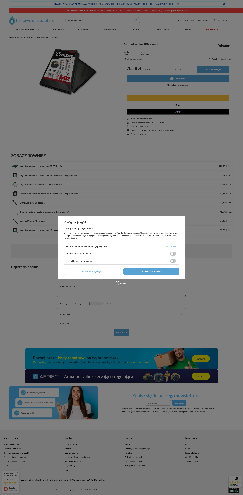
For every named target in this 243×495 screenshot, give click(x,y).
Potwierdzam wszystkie (151, 271)
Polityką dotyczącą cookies (128, 233)
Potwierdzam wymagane (92, 271)
